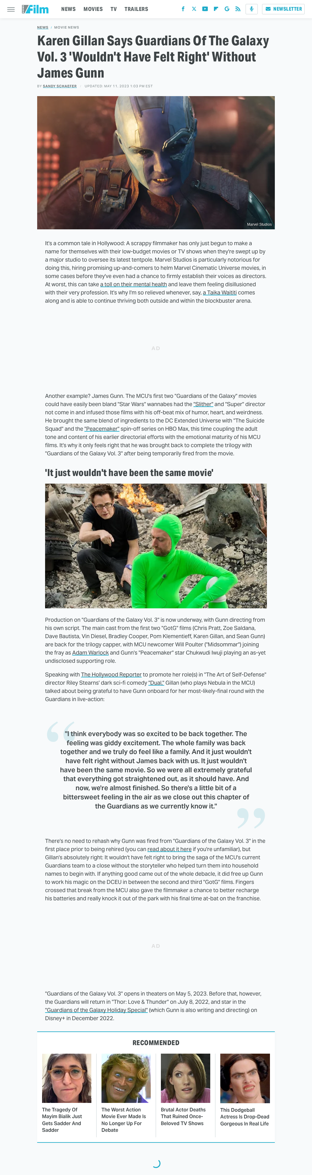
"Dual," (156, 682)
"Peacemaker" (101, 428)
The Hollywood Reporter (111, 674)
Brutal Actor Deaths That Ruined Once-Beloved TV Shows (183, 1117)
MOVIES (93, 8)
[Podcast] (252, 9)
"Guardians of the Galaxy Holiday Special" (96, 1009)
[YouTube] (205, 10)
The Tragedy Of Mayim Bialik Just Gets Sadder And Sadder (62, 1120)
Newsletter (287, 9)
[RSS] (238, 10)
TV (114, 8)
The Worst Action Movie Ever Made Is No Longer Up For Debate (123, 1120)
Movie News (66, 28)
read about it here (169, 849)
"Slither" (203, 404)
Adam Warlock (90, 652)
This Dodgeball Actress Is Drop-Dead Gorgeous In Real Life (244, 1117)
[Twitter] (194, 10)
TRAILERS (136, 8)
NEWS (68, 8)
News (42, 28)
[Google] (227, 10)
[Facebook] (183, 10)
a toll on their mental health (133, 284)
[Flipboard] (216, 10)
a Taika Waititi (220, 292)
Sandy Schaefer (60, 86)
